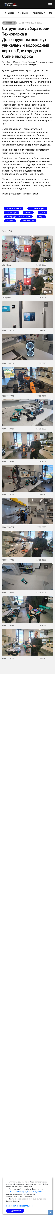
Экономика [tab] (23, 13)
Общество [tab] (9, 13)
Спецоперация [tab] (38, 13)
